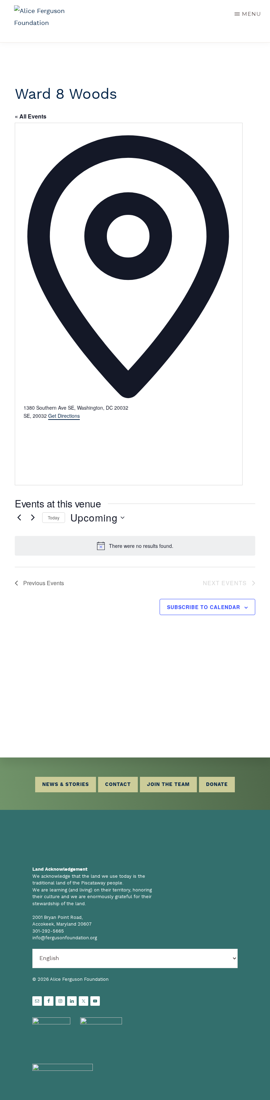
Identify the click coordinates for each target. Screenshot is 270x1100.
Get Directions (64, 415)
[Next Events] (32, 517)
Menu (251, 14)
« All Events (30, 116)
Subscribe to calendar (203, 606)
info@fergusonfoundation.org (64, 938)
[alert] (135, 546)
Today (53, 517)
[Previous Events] (19, 517)
